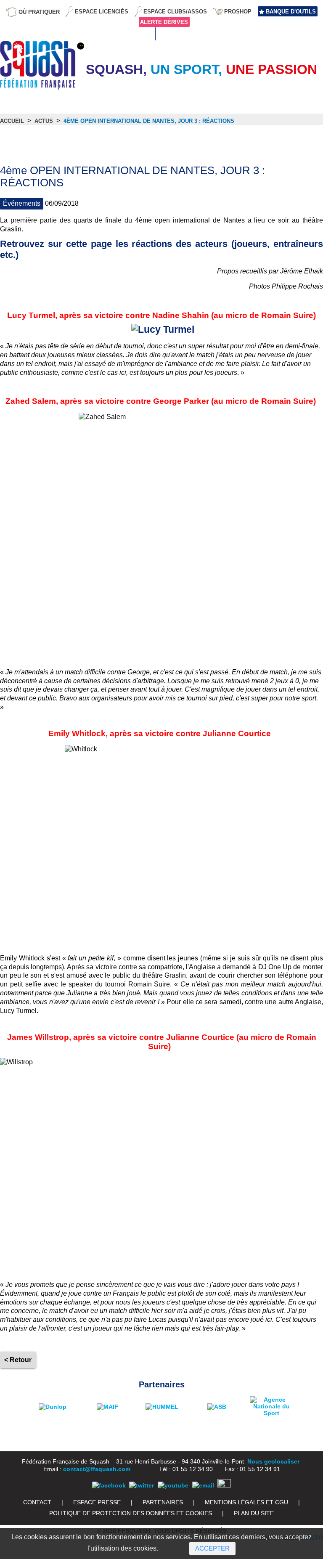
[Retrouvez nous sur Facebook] (109, 1485)
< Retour (18, 1359)
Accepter (212, 1548)
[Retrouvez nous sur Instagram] (224, 1485)
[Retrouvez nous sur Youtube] (173, 1485)
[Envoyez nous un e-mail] (203, 1485)
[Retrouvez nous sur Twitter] (141, 1485)
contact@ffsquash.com (96, 1469)
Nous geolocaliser (273, 1461)
